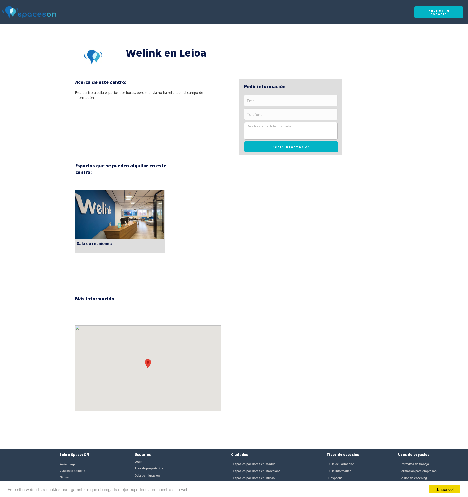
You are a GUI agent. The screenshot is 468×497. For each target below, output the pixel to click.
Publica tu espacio (438, 12)
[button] (148, 363)
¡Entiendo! (445, 489)
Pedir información (291, 147)
